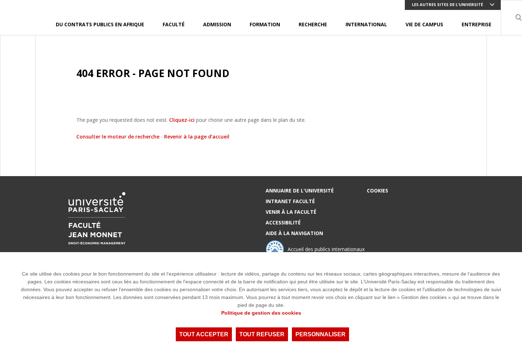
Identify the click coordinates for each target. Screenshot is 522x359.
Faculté (174, 24)
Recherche (313, 24)
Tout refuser (261, 334)
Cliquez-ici (182, 119)
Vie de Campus (424, 24)
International (366, 24)
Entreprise (476, 24)
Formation (265, 24)
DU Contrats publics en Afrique (100, 24)
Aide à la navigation (294, 233)
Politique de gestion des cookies (261, 313)
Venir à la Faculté (291, 211)
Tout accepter (203, 334)
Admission (217, 24)
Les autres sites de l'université (447, 4)
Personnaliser (320, 334)
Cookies (377, 190)
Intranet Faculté (290, 201)
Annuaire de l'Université (300, 190)
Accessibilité (283, 222)
